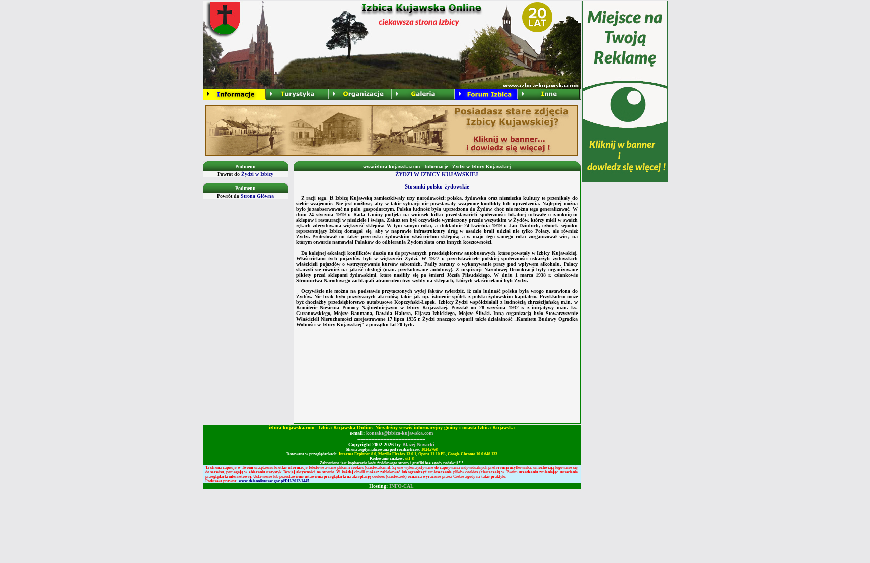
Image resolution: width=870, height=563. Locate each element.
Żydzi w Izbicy (257, 174)
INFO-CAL (401, 486)
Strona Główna (257, 196)
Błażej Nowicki (418, 444)
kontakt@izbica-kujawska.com (399, 433)
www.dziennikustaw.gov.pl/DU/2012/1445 (274, 481)
